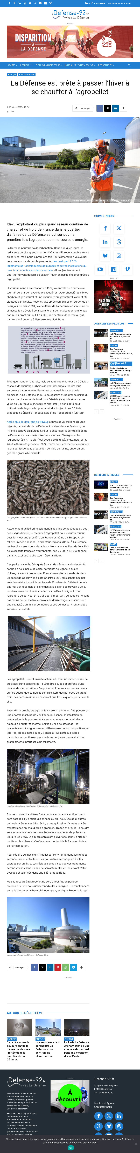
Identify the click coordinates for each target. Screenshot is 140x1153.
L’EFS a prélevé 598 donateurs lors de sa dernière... (120, 550)
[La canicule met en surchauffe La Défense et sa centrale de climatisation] (48, 1027)
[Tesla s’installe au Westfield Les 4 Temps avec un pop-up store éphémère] (101, 366)
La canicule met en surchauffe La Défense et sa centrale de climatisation (47, 1049)
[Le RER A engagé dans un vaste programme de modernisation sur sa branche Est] (101, 333)
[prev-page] (96, 411)
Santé (113, 544)
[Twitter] (14, 3)
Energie (12, 74)
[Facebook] (9, 3)
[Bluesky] (29, 3)
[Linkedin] (19, 3)
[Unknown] (70, 42)
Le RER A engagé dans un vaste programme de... (120, 336)
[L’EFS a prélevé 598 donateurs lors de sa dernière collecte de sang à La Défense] (101, 547)
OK (71, 1147)
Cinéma (113, 346)
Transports (116, 331)
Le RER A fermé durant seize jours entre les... (121, 384)
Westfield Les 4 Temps (118, 364)
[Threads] (24, 3)
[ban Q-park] (70, 1096)
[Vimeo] (50, 3)
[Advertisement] (69, 987)
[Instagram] (35, 3)
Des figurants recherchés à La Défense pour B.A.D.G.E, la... (121, 352)
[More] (123, 108)
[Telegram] (73, 967)
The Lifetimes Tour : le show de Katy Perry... (121, 486)
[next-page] (102, 411)
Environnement (26, 74)
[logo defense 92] (70, 14)
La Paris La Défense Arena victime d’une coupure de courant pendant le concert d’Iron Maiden (76, 1049)
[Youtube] (40, 3)
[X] (107, 108)
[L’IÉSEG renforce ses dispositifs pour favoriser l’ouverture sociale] (101, 395)
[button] (129, 65)
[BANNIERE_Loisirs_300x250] (113, 296)
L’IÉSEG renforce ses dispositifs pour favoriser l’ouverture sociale (120, 399)
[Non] (135, 1144)
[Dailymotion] (45, 3)
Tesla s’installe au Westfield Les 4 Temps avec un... (121, 370)
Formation (115, 393)
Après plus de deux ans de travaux (27, 421)
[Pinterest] (57, 967)
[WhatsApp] (65, 967)
